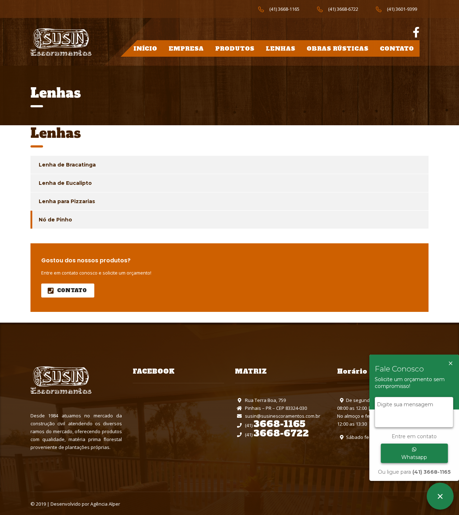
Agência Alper (105, 504)
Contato (397, 48)
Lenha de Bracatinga (67, 164)
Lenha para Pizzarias (67, 201)
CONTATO (72, 290)
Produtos (234, 48)
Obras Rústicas (337, 48)
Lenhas (280, 48)
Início (145, 48)
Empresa (186, 48)
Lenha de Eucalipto (65, 183)
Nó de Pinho (55, 219)
